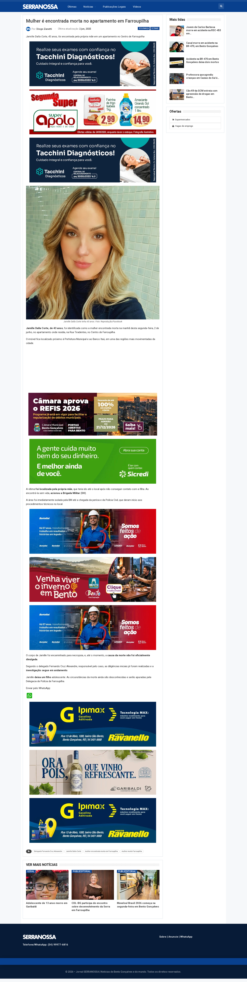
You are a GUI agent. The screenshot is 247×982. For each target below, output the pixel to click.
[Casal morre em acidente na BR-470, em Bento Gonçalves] (177, 46)
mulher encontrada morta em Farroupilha (101, 851)
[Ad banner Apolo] (92, 63)
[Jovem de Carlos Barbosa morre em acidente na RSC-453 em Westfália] (177, 31)
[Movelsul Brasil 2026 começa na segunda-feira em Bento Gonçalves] (138, 885)
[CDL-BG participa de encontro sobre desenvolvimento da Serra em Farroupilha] (93, 885)
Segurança (144, 28)
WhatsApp (186, 936)
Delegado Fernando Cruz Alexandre (48, 851)
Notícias (88, 6)
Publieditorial (82, 871)
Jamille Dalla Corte (73, 851)
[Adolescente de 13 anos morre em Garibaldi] (47, 885)
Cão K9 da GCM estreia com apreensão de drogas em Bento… (201, 93)
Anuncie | (174, 936)
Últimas (72, 6)
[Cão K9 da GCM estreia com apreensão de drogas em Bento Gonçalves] (177, 94)
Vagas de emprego (184, 126)
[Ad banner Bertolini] (92, 531)
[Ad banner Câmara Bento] (92, 414)
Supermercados (182, 119)
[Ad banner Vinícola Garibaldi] (92, 724)
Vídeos (137, 6)
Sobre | (163, 936)
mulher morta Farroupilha (132, 851)
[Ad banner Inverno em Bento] (92, 579)
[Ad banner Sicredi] (92, 461)
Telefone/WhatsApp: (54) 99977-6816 (45, 944)
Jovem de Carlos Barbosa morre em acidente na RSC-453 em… (203, 30)
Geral (30, 871)
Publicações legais (114, 6)
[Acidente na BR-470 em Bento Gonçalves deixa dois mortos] (177, 62)
